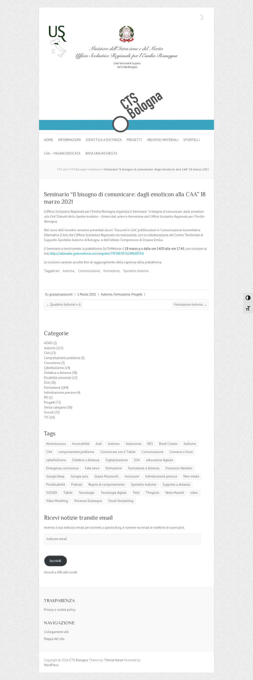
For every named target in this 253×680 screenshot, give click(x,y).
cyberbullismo (56, 460)
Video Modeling (57, 501)
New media (191, 476)
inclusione (132, 476)
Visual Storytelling (120, 501)
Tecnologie (86, 493)
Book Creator (168, 444)
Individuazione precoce (60, 392)
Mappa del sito (54, 639)
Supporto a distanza (176, 484)
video (194, 493)
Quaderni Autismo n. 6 (63, 304)
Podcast (76, 484)
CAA (47, 353)
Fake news (92, 468)
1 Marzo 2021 (86, 294)
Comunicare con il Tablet (117, 452)
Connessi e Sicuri (181, 452)
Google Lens (79, 476)
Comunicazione (89, 271)
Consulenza (52, 363)
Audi (99, 444)
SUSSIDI (51, 493)
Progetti (134, 139)
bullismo (190, 444)
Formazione (122, 294)
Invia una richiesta (101, 153)
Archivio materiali (162, 139)
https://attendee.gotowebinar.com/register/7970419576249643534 (96, 253)
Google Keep (55, 476)
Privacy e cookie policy (59, 610)
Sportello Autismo (136, 271)
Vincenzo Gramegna (88, 501)
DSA (47, 383)
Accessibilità (80, 444)
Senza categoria (55, 407)
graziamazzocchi (61, 294)
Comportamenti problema (62, 358)
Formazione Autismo (190, 304)
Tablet (67, 493)
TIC (46, 417)
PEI (46, 397)
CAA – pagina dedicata (62, 153)
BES (150, 444)
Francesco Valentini (179, 468)
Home (48, 139)
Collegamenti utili (56, 632)
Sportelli (191, 139)
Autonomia (133, 444)
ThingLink (152, 493)
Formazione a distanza (143, 468)
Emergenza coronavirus (62, 468)
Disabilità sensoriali (57, 378)
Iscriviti (55, 561)
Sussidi (49, 412)
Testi (136, 493)
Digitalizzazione (116, 460)
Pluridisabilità (55, 484)
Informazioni (69, 139)
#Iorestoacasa (56, 444)
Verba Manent (174, 493)
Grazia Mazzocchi (106, 476)
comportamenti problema (76, 452)
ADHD (48, 343)
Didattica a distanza (104, 139)
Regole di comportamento (106, 484)
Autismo (68, 271)
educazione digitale (159, 460)
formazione (112, 271)
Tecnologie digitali (113, 493)
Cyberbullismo (54, 368)
